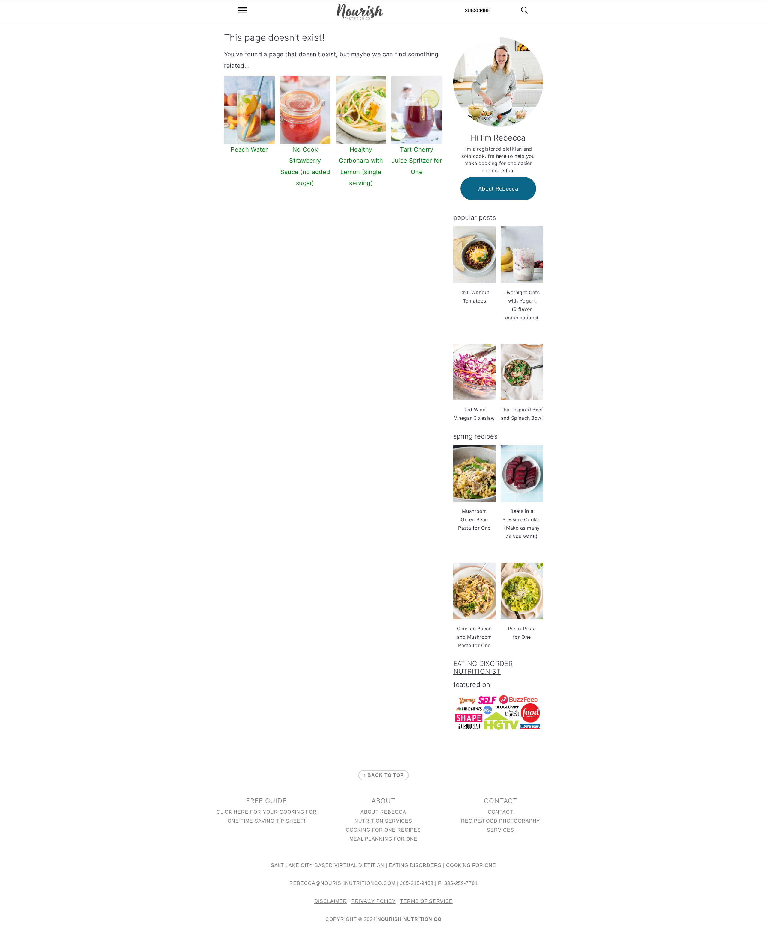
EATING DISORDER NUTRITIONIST (483, 667)
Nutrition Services (383, 821)
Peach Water (249, 149)
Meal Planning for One (383, 839)
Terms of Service (426, 901)
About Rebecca (498, 188)
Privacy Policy (373, 901)
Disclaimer (330, 901)
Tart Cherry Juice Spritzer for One (417, 161)
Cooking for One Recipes (383, 830)
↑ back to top (383, 775)
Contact (500, 812)
